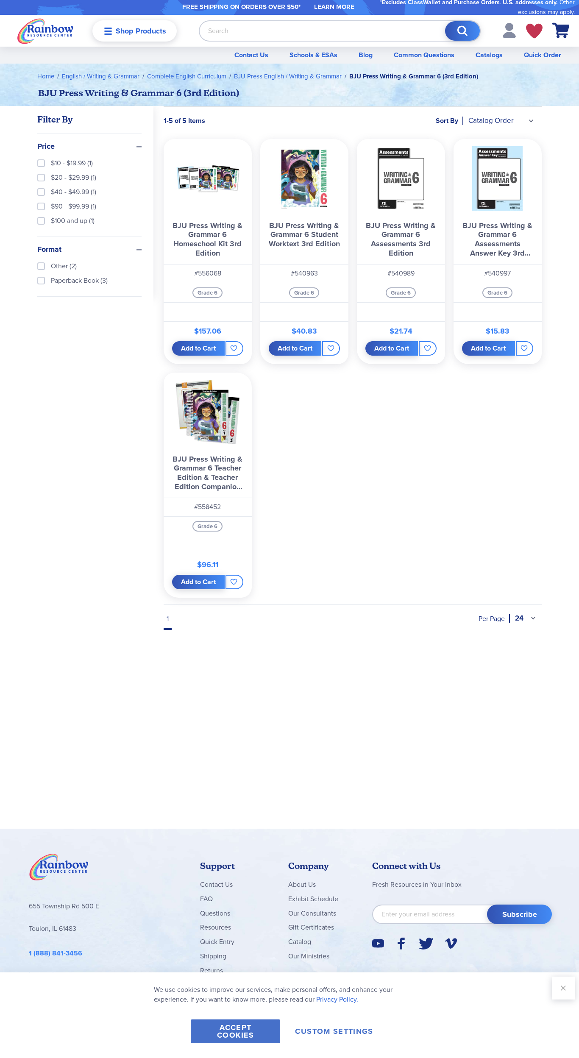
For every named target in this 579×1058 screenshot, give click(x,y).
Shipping (213, 956)
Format (49, 249)
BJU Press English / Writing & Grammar (288, 76)
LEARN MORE (334, 6)
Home (45, 76)
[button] (509, 30)
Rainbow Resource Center (59, 869)
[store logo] (45, 31)
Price (46, 146)
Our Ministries (308, 956)
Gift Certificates (311, 927)
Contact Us (251, 55)
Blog (366, 55)
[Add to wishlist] (234, 348)
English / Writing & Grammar (100, 76)
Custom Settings (334, 1031)
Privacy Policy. (337, 999)
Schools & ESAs (313, 55)
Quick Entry (217, 942)
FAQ (206, 899)
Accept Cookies (235, 1031)
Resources (215, 927)
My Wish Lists (534, 31)
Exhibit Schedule (313, 899)
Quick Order (542, 55)
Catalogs (489, 55)
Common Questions (424, 55)
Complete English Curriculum (186, 76)
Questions (215, 913)
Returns (211, 970)
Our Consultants (312, 913)
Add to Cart (198, 348)
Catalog (299, 942)
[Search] (462, 31)
